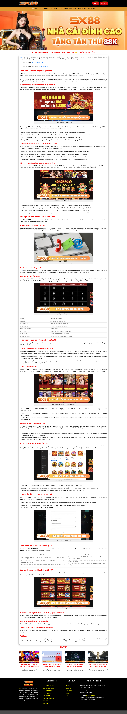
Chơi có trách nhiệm (48, 690)
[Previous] (18, 663)
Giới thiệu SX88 (47, 693)
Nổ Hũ (66, 8)
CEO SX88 (45, 701)
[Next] (109, 663)
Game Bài (45, 8)
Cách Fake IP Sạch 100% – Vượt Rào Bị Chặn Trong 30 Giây (75, 665)
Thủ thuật (72, 8)
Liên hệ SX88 (46, 696)
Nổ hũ (67, 696)
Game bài (68, 688)
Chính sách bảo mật (48, 685)
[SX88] (31, 3)
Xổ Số (60, 8)
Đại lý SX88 (46, 703)
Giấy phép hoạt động (48, 698)
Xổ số (67, 693)
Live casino (69, 690)
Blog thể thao (82, 8)
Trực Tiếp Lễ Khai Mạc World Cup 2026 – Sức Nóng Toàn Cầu (97, 665)
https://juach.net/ (37, 62)
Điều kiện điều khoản (48, 688)
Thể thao (68, 685)
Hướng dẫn (91, 8)
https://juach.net (44, 66)
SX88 (32, 8)
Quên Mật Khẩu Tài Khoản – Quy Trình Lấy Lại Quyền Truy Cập (52, 665)
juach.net (59, 639)
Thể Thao (38, 8)
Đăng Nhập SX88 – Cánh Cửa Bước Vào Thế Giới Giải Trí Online (29, 665)
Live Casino (53, 8)
